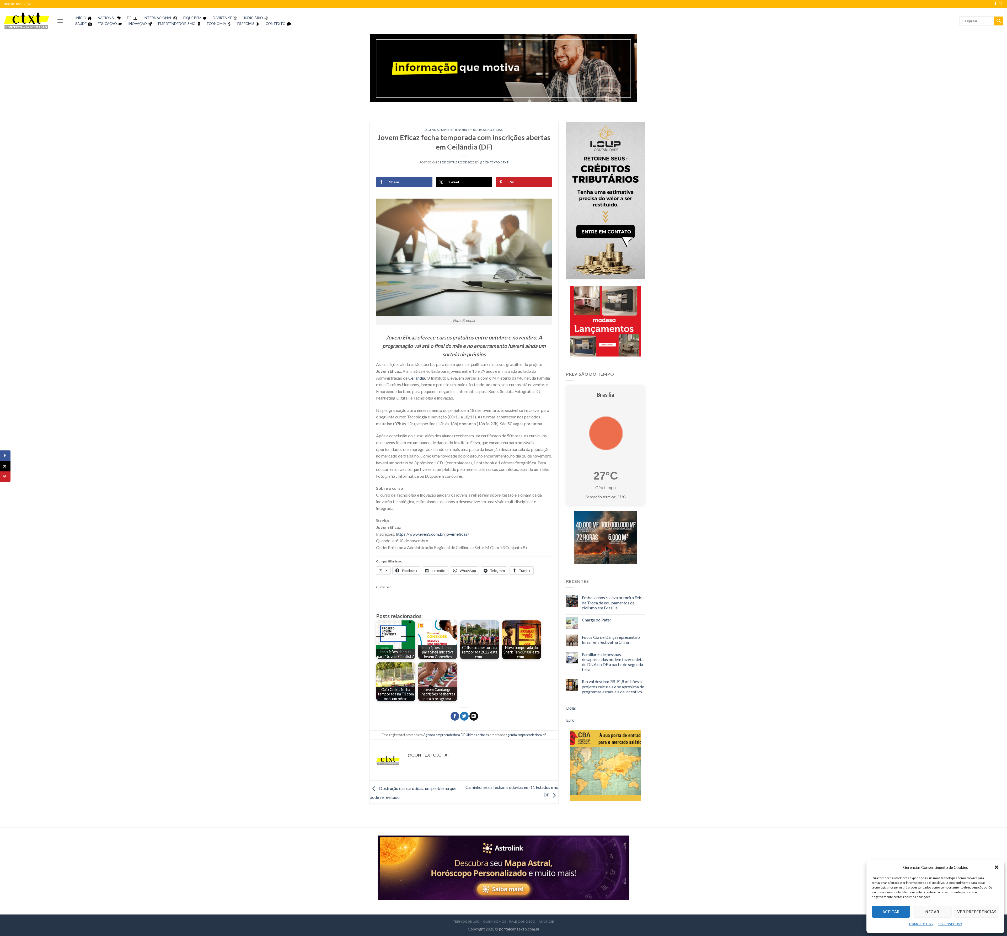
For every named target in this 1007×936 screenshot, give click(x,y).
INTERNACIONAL (157, 18)
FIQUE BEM (192, 18)
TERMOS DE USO (921, 924)
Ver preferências (976, 911)
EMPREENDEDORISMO (177, 24)
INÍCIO (80, 18)
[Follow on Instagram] (1000, 4)
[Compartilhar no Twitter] (464, 716)
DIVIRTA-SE (222, 18)
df (544, 735)
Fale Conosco (522, 921)
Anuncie (546, 921)
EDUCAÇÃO (107, 24)
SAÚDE (81, 24)
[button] (996, 867)
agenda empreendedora (524, 735)
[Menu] (60, 20)
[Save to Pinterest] (5, 476)
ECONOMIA (216, 24)
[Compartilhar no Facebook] (455, 716)
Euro (570, 719)
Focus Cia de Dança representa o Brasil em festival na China (611, 640)
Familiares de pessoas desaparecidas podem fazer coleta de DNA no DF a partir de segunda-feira (613, 662)
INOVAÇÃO (137, 24)
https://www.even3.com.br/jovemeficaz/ (432, 533)
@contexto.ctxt (494, 162)
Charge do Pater (596, 619)
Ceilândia (416, 377)
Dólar (571, 707)
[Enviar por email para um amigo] (473, 716)
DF (129, 18)
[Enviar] (998, 21)
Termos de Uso (466, 921)
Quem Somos (494, 921)
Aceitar (891, 911)
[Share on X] (5, 466)
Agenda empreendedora (446, 129)
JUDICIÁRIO (253, 18)
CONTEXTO (276, 24)
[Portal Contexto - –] (26, 21)
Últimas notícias (488, 129)
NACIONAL (107, 18)
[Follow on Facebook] (995, 4)
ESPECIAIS (245, 24)
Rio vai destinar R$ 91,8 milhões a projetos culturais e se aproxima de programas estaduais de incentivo (613, 686)
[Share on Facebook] (5, 455)
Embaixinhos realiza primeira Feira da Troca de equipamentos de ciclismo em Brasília (613, 602)
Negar (932, 911)
